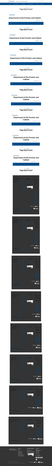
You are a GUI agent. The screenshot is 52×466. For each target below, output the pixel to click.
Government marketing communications (24, 185)
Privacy (19, 206)
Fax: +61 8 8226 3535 (38, 336)
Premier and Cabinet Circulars (23, 194)
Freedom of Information (20, 454)
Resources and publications (31, 23)
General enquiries (29, 182)
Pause (32, 188)
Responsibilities (23, 23)
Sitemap (20, 207)
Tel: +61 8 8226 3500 (38, 335)
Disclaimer (14, 280)
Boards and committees (22, 392)
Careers (23, 180)
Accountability (23, 179)
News (37, 23)
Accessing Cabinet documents (23, 190)
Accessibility (16, 207)
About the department (16, 23)
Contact (42, 23)
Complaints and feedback (30, 358)
